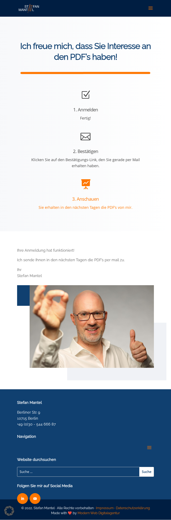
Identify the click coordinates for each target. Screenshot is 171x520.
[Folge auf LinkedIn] (22, 498)
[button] (9, 511)
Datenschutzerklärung (133, 508)
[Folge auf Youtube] (35, 498)
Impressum (105, 508)
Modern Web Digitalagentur (99, 513)
